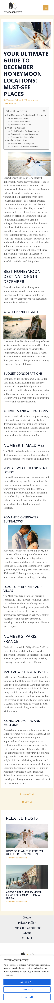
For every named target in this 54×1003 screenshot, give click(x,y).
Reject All (27, 997)
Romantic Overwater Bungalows (24, 134)
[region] (27, 979)
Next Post (27, 802)
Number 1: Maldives (16, 127)
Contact (27, 938)
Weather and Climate (19, 118)
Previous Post (27, 794)
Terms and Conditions (27, 928)
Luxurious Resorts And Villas (22, 137)
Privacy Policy (27, 922)
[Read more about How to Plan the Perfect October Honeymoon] (27, 835)
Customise (27, 989)
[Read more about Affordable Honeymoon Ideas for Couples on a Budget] (27, 876)
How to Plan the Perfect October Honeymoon (24, 852)
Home (27, 917)
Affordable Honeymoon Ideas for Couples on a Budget (24, 895)
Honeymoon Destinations (17, 857)
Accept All (27, 982)
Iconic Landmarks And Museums (24, 146)
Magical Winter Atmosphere (22, 143)
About (27, 933)
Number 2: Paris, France (18, 140)
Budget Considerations (20, 121)
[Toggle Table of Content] (43, 111)
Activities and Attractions (21, 124)
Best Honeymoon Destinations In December (26, 115)
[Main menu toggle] (45, 7)
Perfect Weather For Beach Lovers (25, 131)
